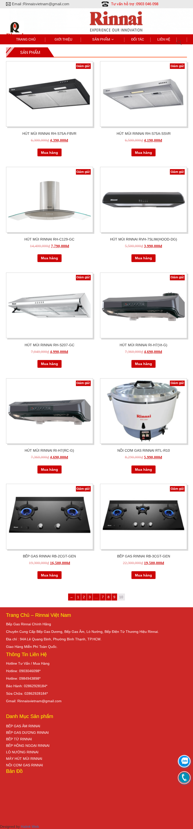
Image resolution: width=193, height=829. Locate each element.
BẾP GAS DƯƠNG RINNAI (27, 733)
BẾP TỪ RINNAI (19, 739)
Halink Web (30, 826)
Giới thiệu (63, 39)
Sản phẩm (101, 39)
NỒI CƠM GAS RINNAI (24, 765)
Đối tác (137, 39)
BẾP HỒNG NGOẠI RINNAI (28, 746)
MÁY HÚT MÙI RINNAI (24, 759)
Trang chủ (25, 39)
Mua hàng (49, 153)
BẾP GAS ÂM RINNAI (23, 726)
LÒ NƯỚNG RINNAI (22, 752)
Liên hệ (163, 39)
